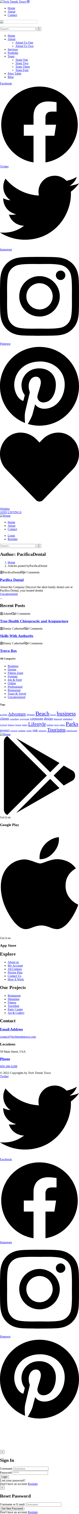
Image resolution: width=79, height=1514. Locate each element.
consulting (14, 719)
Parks (72, 724)
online (62, 725)
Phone (5, 1059)
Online (12, 683)
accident (3, 715)
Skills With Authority (17, 636)
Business (13, 666)
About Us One (24, 42)
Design (12, 669)
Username (6, 1468)
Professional (15, 686)
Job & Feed (15, 679)
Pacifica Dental (12, 580)
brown (53, 715)
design (48, 718)
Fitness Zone (15, 673)
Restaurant (14, 690)
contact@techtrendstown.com (18, 1036)
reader (29, 731)
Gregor (18, 725)
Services (13, 49)
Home (11, 35)
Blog (11, 77)
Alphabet (31, 715)
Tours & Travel (17, 693)
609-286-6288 (8, 1066)
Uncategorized (9, 594)
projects (13, 731)
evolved (3, 725)
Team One (21, 59)
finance (11, 725)
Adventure (17, 713)
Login (11, 535)
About (11, 39)
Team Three (22, 66)
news (56, 725)
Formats (12, 676)
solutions (42, 731)
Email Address (11, 1029)
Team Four (22, 70)
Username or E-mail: (12, 1504)
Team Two (21, 63)
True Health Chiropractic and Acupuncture (34, 621)
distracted (58, 719)
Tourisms (56, 730)
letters (24, 725)
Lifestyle (37, 724)
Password (6, 1472)
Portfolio (13, 53)
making (50, 725)
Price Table (14, 73)
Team (11, 56)
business (66, 713)
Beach (42, 713)
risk (35, 730)
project (5, 730)
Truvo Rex (8, 651)
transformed (71, 731)
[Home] (5, 515)
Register (33, 1484)
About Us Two (24, 46)
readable (22, 731)
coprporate (24, 719)
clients (4, 718)
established (67, 719)
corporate (36, 718)
